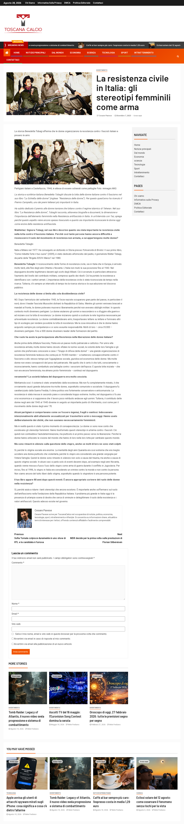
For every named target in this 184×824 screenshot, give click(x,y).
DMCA (67, 3)
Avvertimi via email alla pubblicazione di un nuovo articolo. (43, 644)
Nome (15, 603)
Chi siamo (30, 3)
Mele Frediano (33, 729)
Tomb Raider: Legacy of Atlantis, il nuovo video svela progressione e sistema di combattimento (70, 802)
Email (15, 613)
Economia (75, 53)
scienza (91, 53)
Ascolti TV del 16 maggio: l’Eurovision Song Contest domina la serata (65, 716)
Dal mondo (58, 53)
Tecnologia (108, 53)
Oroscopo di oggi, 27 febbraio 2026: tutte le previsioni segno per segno (109, 716)
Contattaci (98, 3)
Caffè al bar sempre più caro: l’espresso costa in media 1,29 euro (92, 45)
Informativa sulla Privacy (50, 3)
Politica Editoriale (81, 3)
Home (17, 53)
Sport (124, 53)
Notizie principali (35, 53)
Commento (18, 562)
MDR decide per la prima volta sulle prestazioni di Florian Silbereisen (96, 538)
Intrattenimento (144, 53)
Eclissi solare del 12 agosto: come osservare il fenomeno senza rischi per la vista (154, 802)
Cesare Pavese (105, 116)
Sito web (16, 624)
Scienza (139, 793)
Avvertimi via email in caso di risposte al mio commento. (42, 638)
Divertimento (101, 70)
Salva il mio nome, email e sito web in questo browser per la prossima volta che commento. (61, 634)
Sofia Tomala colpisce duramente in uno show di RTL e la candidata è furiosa (40, 538)
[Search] (178, 56)
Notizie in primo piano (102, 793)
